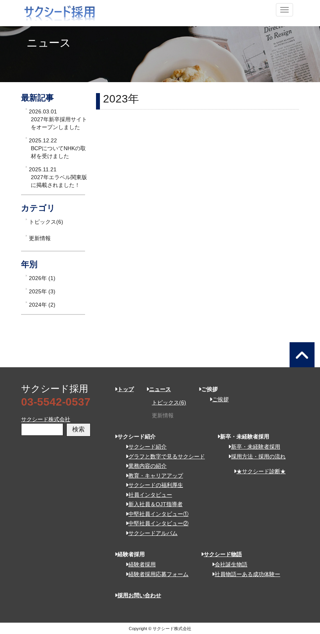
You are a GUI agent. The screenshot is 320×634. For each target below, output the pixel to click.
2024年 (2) (42, 305)
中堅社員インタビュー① (158, 514)
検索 (78, 429)
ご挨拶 (220, 399)
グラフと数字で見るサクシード (166, 456)
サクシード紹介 (147, 447)
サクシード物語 (223, 554)
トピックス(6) (46, 222)
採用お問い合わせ (139, 595)
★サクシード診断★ (261, 471)
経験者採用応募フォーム (158, 574)
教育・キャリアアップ (155, 475)
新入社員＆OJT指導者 (155, 504)
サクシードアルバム (153, 533)
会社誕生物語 (231, 564)
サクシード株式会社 (45, 419)
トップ (125, 389)
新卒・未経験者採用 (255, 447)
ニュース (160, 389)
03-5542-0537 (56, 402)
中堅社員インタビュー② (158, 523)
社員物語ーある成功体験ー (247, 574)
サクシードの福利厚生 (155, 485)
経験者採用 (142, 564)
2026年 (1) (42, 278)
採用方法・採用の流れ (258, 456)
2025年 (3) (42, 291)
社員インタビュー (150, 495)
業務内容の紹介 (147, 466)
